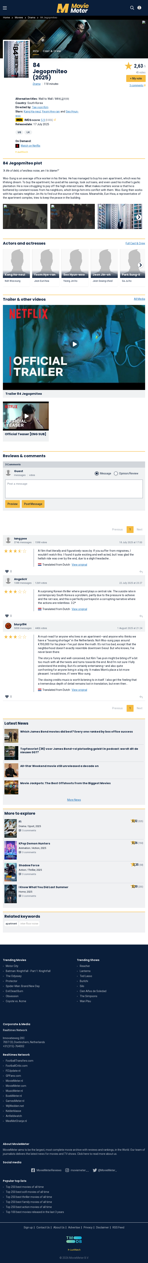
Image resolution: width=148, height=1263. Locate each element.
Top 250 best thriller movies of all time (29, 1196)
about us (111, 1153)
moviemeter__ (79, 1170)
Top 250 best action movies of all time (29, 1207)
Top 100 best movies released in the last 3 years (35, 1212)
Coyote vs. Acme (16, 1001)
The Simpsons (88, 996)
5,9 (47, 120)
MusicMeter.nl (14, 1090)
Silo (82, 986)
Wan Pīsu (85, 1001)
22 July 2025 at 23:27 (130, 583)
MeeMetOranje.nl (16, 1121)
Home (6, 17)
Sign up (28, 1227)
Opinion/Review (128, 473)
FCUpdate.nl (13, 1070)
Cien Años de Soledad (93, 991)
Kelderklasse (13, 1110)
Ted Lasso (86, 976)
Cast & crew (52, 51)
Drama (31, 17)
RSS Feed (118, 1227)
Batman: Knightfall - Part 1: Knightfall (28, 971)
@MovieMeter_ (107, 1170)
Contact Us (43, 1227)
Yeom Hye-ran (51, 111)
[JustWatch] (74, 1250)
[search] (132, 8)
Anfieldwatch (14, 1115)
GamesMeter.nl (15, 1100)
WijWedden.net (15, 1105)
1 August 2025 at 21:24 (129, 628)
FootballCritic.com (17, 1065)
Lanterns (85, 971)
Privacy (88, 1227)
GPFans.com (13, 1075)
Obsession (12, 996)
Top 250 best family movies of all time (29, 1201)
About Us (59, 1227)
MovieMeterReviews (48, 1170)
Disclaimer (102, 1227)
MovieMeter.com (16, 1085)
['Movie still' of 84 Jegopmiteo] (25, 216)
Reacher (85, 966)
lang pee (20, 538)
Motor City (12, 966)
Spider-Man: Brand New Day (23, 986)
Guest (18, 471)
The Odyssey (14, 976)
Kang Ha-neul (32, 111)
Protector (11, 981)
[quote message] (141, 572)
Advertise (74, 1227)
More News (74, 799)
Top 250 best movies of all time (25, 1186)
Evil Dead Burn (14, 991)
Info (36, 51)
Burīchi (84, 981)
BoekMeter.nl (14, 1095)
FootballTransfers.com (19, 1060)
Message (105, 473)
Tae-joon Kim (40, 107)
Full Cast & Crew (135, 243)
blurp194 (20, 624)
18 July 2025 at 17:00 (130, 542)
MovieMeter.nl (14, 1080)
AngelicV (20, 579)
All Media (139, 298)
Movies (19, 17)
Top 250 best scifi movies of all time (27, 1191)
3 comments (136, 85)
